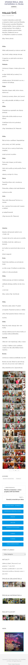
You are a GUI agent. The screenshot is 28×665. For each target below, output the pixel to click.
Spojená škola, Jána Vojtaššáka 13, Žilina (14, 3)
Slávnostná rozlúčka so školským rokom (12, 571)
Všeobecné (18, 478)
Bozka (3, 15)
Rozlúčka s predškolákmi (8, 569)
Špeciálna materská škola (8, 478)
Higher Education (16, 664)
